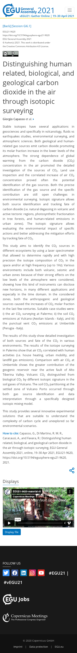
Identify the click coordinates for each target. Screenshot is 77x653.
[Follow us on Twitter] (6, 574)
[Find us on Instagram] (32, 574)
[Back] (7, 26)
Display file (11, 532)
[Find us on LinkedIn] (23, 574)
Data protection (38, 646)
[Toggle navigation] (69, 10)
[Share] (71, 471)
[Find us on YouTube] (41, 574)
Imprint (17, 646)
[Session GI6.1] (21, 26)
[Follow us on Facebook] (14, 574)
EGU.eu (59, 646)
